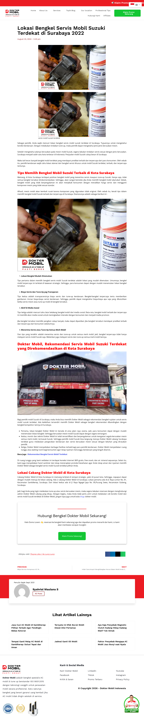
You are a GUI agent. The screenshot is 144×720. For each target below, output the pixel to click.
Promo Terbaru (95, 679)
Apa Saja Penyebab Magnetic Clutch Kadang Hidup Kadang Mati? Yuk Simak (112, 628)
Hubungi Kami (94, 16)
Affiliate (106, 16)
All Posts (38, 594)
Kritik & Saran (66, 679)
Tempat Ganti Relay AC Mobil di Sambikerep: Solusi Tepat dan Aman (27, 644)
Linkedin (92, 671)
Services (56, 10)
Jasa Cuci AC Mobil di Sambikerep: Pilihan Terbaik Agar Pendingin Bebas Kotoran (28, 628)
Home (33, 10)
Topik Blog (70, 10)
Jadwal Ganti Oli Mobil (66, 641)
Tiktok (91, 675)
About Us (43, 10)
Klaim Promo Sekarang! (72, 536)
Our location (86, 10)
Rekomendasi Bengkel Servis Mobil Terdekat (47, 454)
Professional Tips (103, 10)
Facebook (64, 675)
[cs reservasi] (131, 704)
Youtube (120, 671)
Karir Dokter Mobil (69, 671)
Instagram (121, 675)
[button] (107, 554)
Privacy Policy (122, 679)
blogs (82, 496)
